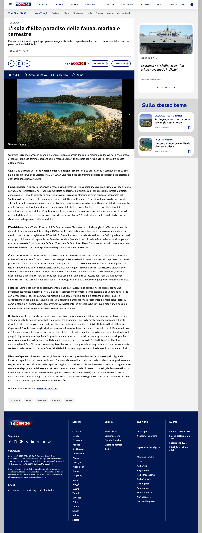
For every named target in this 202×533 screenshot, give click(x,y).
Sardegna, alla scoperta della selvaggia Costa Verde (172, 121)
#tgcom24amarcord (147, 436)
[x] (26, 441)
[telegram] (38, 441)
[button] (35, 75)
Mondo (75, 436)
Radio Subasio (144, 479)
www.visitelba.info (47, 388)
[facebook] (9, 441)
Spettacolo (77, 449)
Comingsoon (143, 483)
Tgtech (75, 493)
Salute (75, 506)
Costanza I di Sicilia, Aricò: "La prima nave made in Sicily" (162, 67)
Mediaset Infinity (145, 457)
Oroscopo (142, 431)
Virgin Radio (143, 470)
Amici (108, 449)
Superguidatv (144, 488)
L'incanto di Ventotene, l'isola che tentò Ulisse (172, 145)
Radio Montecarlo (146, 475)
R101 (139, 461)
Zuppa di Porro (144, 492)
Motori (75, 480)
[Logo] (23, 4)
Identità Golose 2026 (179, 431)
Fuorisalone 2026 (178, 443)
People (76, 458)
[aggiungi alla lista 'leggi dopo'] (19, 63)
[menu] (10, 4)
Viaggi (75, 484)
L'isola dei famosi (113, 444)
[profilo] (192, 4)
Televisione (78, 453)
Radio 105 (142, 466)
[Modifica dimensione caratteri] (27, 63)
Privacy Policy (29, 490)
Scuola (75, 511)
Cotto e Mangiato (145, 501)
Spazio (75, 519)
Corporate (13, 490)
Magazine (77, 475)
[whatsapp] (21, 441)
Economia (77, 440)
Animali (76, 515)
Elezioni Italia (111, 431)
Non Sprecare (144, 497)
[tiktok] (49, 441)
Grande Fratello (113, 440)
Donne (75, 471)
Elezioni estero (112, 436)
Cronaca (76, 431)
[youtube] (43, 441)
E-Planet (76, 497)
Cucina (75, 489)
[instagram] (15, 441)
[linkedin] (32, 441)
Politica (76, 444)
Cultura (76, 502)
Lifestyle (76, 462)
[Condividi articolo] (11, 63)
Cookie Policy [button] (47, 490)
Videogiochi (78, 467)
